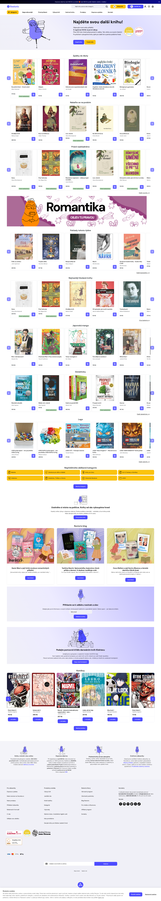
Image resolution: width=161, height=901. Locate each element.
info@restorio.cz (144, 794)
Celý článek (30, 578)
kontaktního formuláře (126, 794)
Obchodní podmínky (87, 796)
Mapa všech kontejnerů (80, 662)
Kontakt (110, 12)
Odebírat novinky (80, 616)
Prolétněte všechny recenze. (141, 766)
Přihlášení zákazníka (13, 805)
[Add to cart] (33, 94)
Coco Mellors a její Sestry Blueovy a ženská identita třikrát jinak (130, 569)
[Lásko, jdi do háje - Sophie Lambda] (93, 690)
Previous (8, 699)
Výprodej (47, 809)
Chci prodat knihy (80, 517)
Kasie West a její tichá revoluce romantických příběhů (30, 569)
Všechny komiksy (80, 728)
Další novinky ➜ (144, 193)
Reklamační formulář (13, 809)
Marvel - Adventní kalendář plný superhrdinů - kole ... (68, 711)
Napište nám (84, 871)
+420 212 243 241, (131, 796)
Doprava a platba (96, 12)
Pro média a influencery (88, 805)
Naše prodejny (11, 800)
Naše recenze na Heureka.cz (15, 796)
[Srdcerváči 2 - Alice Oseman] (43, 690)
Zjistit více (101, 897)
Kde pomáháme (49, 818)
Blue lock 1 (110, 710)
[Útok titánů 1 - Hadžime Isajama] (142, 690)
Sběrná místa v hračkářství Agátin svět (55, 814)
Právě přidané (42, 12)
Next (152, 699)
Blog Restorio (85, 800)
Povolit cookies (135, 894)
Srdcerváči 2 (37, 710)
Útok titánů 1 (136, 710)
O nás (8, 814)
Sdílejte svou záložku (13, 818)
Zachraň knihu (70, 12)
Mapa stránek (77, 871)
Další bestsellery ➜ (142, 273)
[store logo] (13, 6)
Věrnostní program (87, 791)
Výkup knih (56, 12)
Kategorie (14, 12)
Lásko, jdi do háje (88, 710)
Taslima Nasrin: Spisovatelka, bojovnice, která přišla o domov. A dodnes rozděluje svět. (80, 569)
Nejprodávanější (27, 12)
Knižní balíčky (48, 800)
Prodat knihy (90, 42)
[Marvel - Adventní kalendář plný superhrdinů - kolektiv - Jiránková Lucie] (68, 690)
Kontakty (84, 814)
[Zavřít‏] (159, 2)
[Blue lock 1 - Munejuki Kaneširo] (118, 690)
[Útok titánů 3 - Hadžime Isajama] (18, 690)
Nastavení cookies (150, 894)
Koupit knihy (78, 42)
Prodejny (83, 12)
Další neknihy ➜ (144, 462)
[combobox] (90, 6)
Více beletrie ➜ (144, 320)
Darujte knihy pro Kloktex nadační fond (56, 823)
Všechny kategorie (80, 486)
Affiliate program (86, 809)
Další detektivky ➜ (143, 414)
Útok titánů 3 (12, 710)
